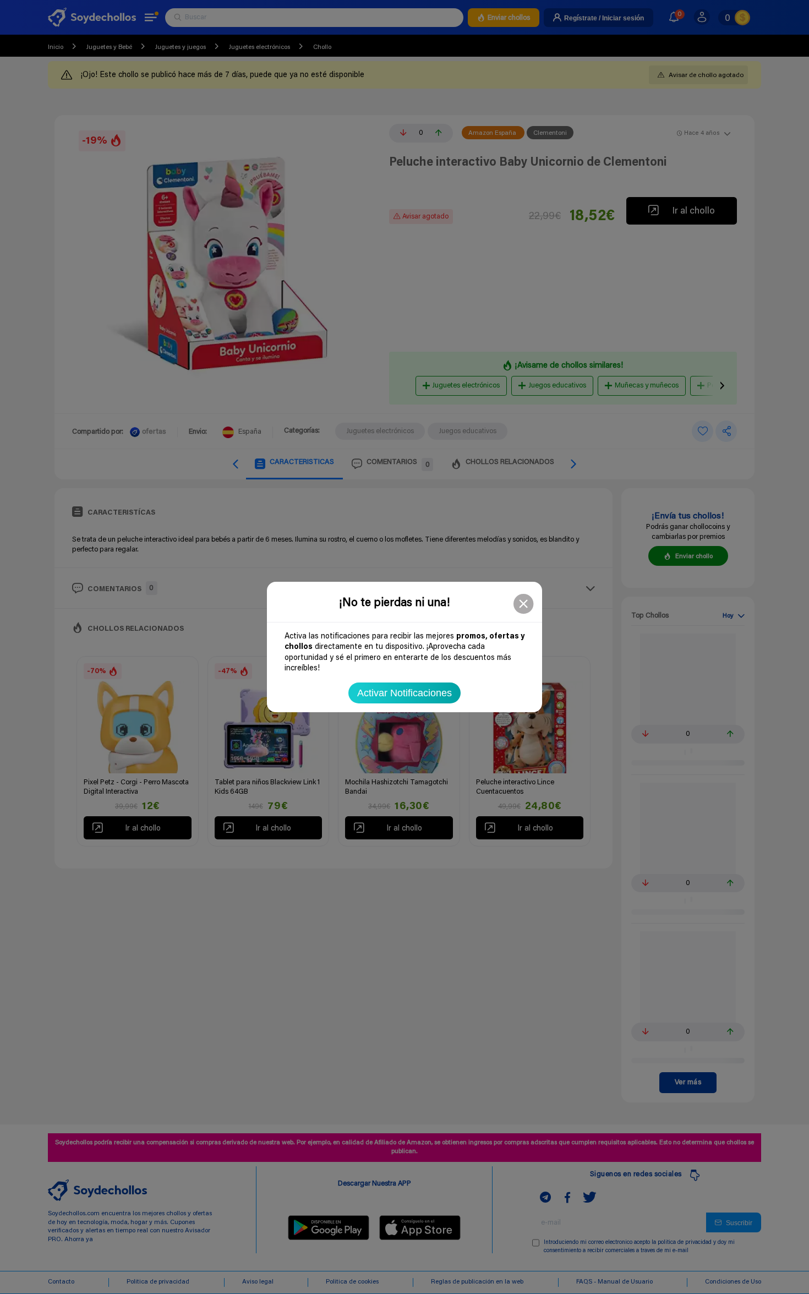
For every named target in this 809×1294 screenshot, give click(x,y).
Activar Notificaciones (404, 692)
